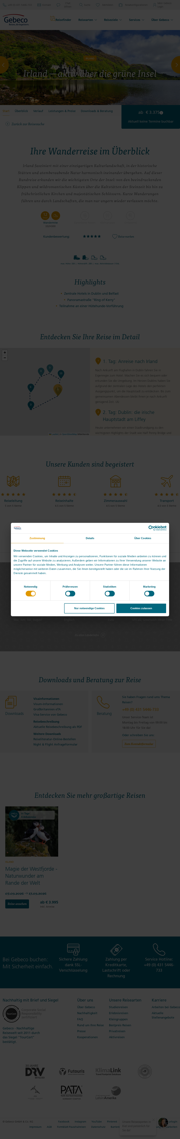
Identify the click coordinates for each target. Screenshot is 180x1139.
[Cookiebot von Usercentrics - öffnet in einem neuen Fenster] (151, 528)
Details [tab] (90, 538)
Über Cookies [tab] (142, 538)
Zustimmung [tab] (37, 538)
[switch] (70, 593)
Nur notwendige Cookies (89, 608)
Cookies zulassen (141, 608)
